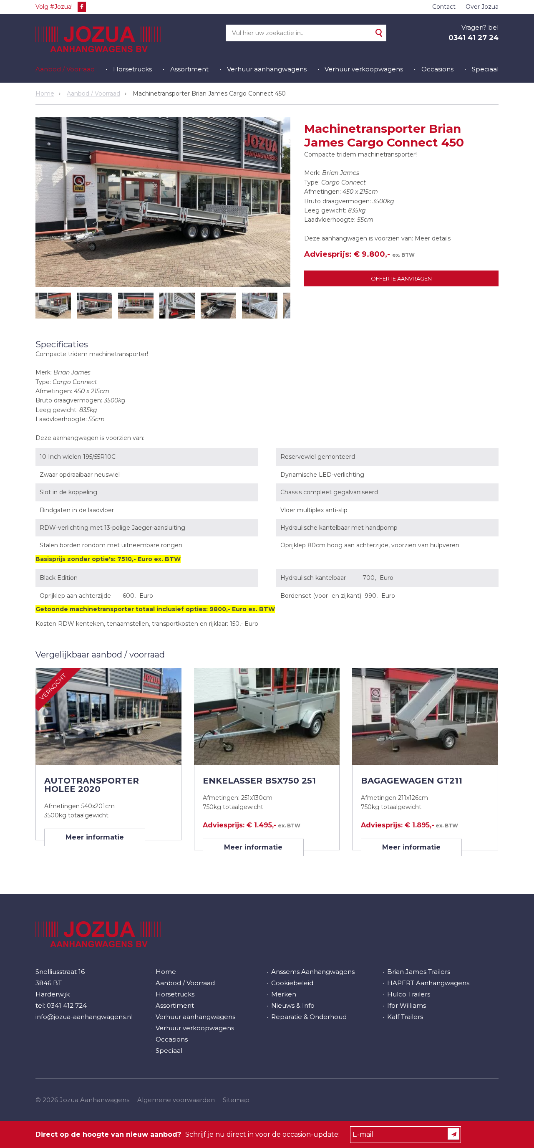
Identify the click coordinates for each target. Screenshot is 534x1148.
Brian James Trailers (418, 972)
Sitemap (236, 1100)
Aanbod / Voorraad (65, 69)
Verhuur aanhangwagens (267, 69)
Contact (444, 6)
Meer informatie (94, 837)
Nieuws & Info (293, 1005)
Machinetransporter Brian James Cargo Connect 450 (209, 93)
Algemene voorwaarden (176, 1100)
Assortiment (189, 69)
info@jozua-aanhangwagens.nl (84, 1017)
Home (44, 93)
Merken (283, 994)
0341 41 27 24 (473, 37)
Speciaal (485, 69)
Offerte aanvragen (401, 278)
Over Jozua (482, 6)
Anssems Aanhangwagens (313, 972)
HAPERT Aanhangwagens (428, 983)
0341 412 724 (67, 1005)
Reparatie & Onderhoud (309, 1017)
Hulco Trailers (408, 994)
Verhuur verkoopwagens (364, 69)
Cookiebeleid (292, 983)
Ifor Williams (406, 1005)
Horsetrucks (132, 69)
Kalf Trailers (405, 1017)
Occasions (437, 69)
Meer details (433, 238)
